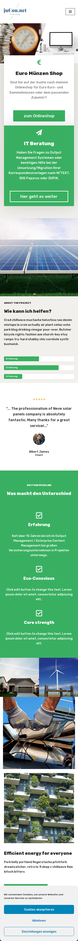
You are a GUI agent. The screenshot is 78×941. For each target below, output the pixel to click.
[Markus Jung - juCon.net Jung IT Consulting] (15, 11)
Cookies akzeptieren (39, 909)
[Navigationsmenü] (70, 11)
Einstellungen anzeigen (39, 931)
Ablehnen (39, 920)
